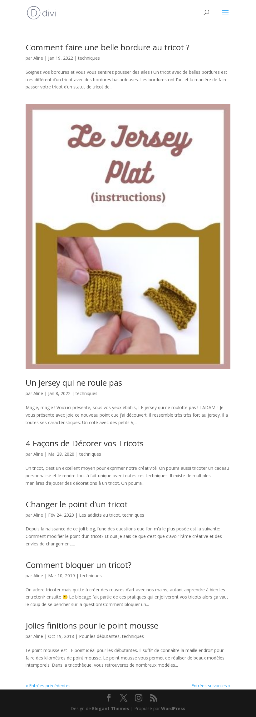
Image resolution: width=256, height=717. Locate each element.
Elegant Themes (110, 708)
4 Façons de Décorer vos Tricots (85, 443)
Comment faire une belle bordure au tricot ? (108, 47)
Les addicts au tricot (99, 515)
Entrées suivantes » (210, 686)
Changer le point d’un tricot (77, 504)
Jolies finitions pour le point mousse (92, 625)
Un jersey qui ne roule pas (74, 382)
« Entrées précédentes (48, 686)
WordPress (173, 708)
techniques (89, 58)
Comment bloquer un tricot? (78, 564)
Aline (38, 58)
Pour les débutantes (99, 636)
